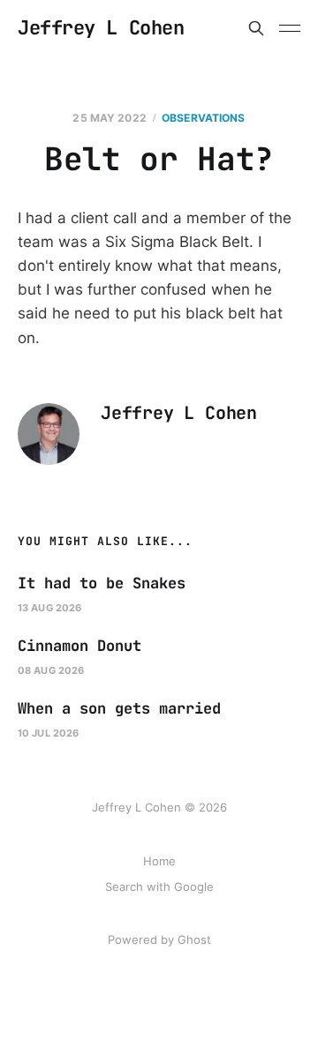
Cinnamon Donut (79, 645)
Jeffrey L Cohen (101, 28)
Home (159, 861)
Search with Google (159, 886)
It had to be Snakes (102, 583)
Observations (203, 117)
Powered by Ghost (159, 939)
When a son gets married (119, 708)
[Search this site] (256, 28)
